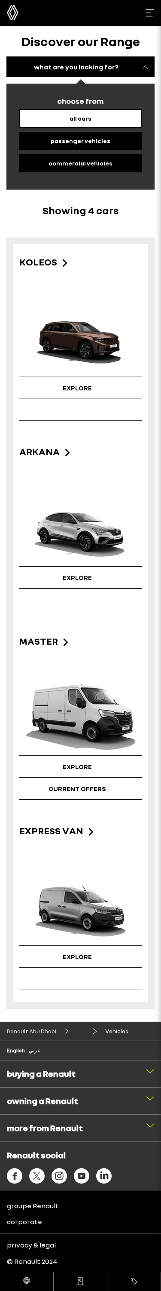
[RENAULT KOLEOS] (80, 338)
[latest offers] (134, 1281)
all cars (80, 118)
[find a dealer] (80, 1281)
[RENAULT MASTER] (80, 717)
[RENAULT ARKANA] (80, 528)
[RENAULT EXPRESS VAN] (80, 907)
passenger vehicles (80, 140)
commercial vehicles (80, 163)
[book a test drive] (26, 1281)
